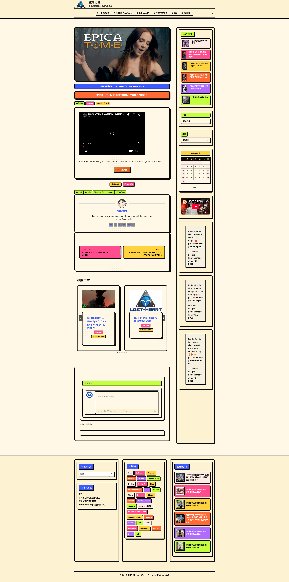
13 (195, 170)
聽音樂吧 (108, 86)
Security (131, 506)
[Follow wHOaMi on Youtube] (124, 225)
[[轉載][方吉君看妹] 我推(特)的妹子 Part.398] (184, 66)
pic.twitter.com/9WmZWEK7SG (195, 360)
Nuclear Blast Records (103, 192)
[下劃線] (104, 410)
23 (208, 174)
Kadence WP (163, 575)
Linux (130, 534)
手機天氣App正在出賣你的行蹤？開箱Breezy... (198, 76)
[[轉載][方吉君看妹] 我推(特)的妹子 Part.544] (184, 88)
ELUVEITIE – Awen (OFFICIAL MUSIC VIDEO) (96, 252)
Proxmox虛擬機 (145, 506)
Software (139, 473)
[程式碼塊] (120, 410)
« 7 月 (195, 188)
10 (183, 170)
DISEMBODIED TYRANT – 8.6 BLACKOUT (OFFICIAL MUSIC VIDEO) (145, 252)
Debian (131, 501)
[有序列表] (111, 410)
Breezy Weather (134, 490)
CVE (139, 523)
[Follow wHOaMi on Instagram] (120, 225)
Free (130, 473)
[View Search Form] (213, 13)
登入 (81, 494)
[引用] (117, 410)
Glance (141, 478)
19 (191, 174)
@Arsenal (193, 234)
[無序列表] (114, 410)
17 (183, 174)
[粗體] (98, 410)
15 (204, 170)
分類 (184, 115)
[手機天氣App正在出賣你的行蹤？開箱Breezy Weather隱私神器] (184, 77)
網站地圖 (187, 13)
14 (199, 170)
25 (187, 177)
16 (208, 170)
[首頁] (97, 13)
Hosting (131, 478)
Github (156, 490)
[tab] (117, 352)
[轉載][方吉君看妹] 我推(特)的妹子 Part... (199, 64)
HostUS (149, 517)
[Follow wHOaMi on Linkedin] (133, 225)
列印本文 (116, 184)
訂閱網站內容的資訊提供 (89, 498)
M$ (138, 534)
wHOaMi (90, 103)
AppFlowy (132, 528)
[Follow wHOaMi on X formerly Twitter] (115, 225)
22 (204, 174)
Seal (147, 490)
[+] (130, 410)
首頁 (101, 86)
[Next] (163, 318)
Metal (79, 192)
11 (187, 170)
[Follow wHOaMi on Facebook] (111, 225)
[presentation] (98, 301)
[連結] (123, 410)
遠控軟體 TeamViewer (124, 13)
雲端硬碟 (106, 13)
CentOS (156, 528)
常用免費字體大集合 (200, 97)
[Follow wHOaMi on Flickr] (129, 225)
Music (88, 192)
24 (183, 177)
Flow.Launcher (144, 501)
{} (127, 410)
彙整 (184, 134)
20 (195, 174)
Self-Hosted (154, 478)
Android (151, 473)
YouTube (121, 192)
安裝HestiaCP (144, 13)
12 (191, 170)
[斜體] (101, 410)
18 (187, 174)
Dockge (140, 495)
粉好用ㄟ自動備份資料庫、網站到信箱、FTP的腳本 (198, 54)
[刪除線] (108, 410)
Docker (131, 484)
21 (199, 174)
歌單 (175, 13)
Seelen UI (142, 484)
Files (152, 484)
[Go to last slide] (81, 318)
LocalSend (144, 528)
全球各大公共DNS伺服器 (199, 42)
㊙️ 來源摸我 (122, 170)
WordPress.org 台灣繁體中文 (92, 505)
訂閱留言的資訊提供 (87, 501)
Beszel (131, 523)
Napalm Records (134, 517)
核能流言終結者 (161, 13)
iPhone (150, 495)
